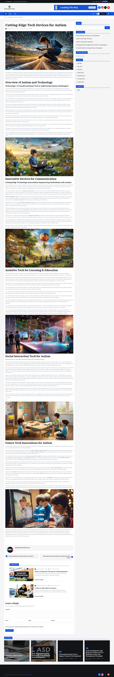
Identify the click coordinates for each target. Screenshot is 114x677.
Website (53, 620)
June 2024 (80, 66)
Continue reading (39, 579)
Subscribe (103, 13)
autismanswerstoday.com (11, 28)
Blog (15, 13)
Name (7, 620)
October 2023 (81, 82)
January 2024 (81, 72)
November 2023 (81, 78)
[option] (19, 651)
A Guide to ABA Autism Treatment (84, 38)
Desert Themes (29, 674)
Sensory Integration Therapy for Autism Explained (87, 35)
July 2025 (80, 63)
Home (10, 13)
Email (30, 620)
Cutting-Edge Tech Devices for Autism (15, 17)
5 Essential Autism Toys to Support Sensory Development (89, 48)
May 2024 (80, 69)
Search (78, 23)
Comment (7, 609)
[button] (107, 638)
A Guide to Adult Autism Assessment (84, 41)
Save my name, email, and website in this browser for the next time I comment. (25, 626)
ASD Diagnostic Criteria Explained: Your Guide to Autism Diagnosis (91, 45)
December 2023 (81, 75)
